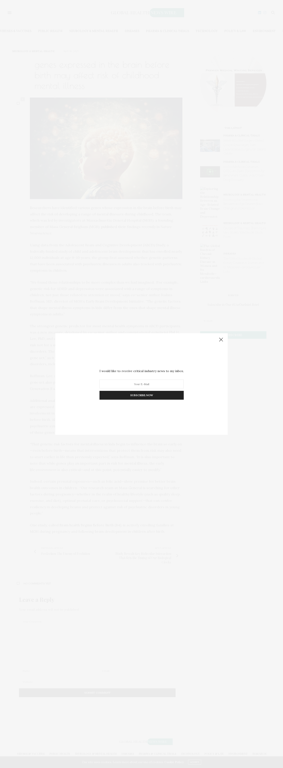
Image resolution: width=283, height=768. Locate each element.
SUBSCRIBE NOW (141, 395)
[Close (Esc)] (221, 339)
